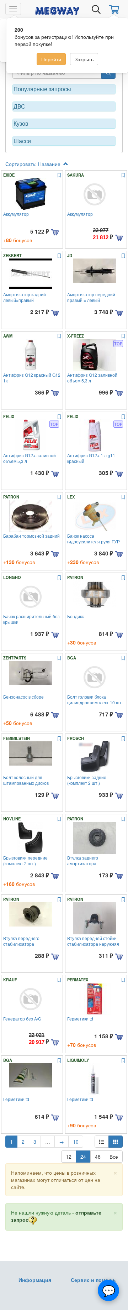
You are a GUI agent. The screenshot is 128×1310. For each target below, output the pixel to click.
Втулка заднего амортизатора (82, 860)
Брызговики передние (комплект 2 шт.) (25, 860)
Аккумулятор (16, 214)
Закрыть (84, 59)
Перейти (51, 59)
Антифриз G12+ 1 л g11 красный (91, 458)
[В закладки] (59, 175)
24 (83, 1156)
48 (98, 1156)
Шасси (22, 141)
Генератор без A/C (22, 1019)
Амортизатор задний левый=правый (24, 297)
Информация (34, 1279)
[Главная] (57, 10)
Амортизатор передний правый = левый (91, 297)
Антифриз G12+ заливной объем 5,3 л (29, 458)
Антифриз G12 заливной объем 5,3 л (92, 377)
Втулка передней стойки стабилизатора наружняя (93, 940)
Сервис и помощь (93, 1279)
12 (68, 1156)
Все (114, 1156)
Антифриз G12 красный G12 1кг (31, 377)
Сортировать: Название (33, 163)
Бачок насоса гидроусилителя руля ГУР (93, 538)
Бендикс (75, 616)
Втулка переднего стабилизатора (21, 940)
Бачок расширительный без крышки (31, 619)
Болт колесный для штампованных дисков (26, 780)
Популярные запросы (42, 89)
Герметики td (80, 1019)
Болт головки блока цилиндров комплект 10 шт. (95, 699)
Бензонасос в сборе (23, 697)
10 (76, 1141)
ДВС (19, 106)
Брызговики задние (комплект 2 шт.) (86, 780)
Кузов (21, 123)
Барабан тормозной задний (31, 536)
